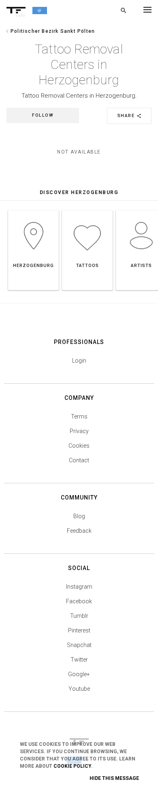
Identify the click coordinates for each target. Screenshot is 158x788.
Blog (79, 516)
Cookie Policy (72, 766)
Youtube (79, 688)
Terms (79, 416)
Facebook (79, 601)
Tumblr (79, 616)
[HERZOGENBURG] (33, 210)
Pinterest (79, 630)
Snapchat (79, 645)
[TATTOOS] (87, 210)
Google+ (79, 674)
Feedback (79, 530)
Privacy (79, 431)
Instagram (79, 586)
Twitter (79, 659)
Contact (79, 460)
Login (79, 360)
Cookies (79, 445)
